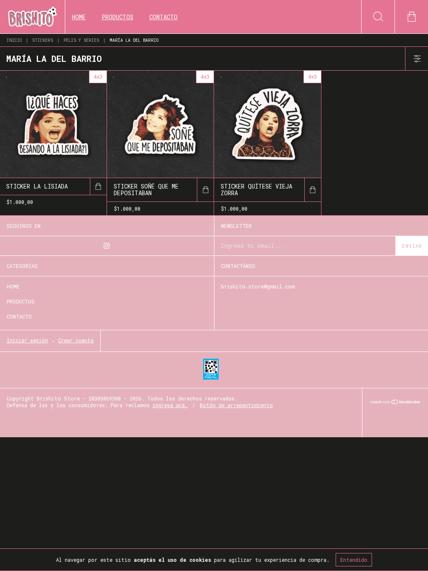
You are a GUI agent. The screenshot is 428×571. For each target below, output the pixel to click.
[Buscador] (378, 16)
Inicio (14, 40)
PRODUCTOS (117, 17)
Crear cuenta (76, 340)
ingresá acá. (170, 405)
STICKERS (42, 40)
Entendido (353, 559)
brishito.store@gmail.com (258, 286)
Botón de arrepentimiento (236, 405)
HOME (79, 17)
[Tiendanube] (395, 402)
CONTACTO (163, 17)
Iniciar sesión (27, 340)
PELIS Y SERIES (81, 40)
